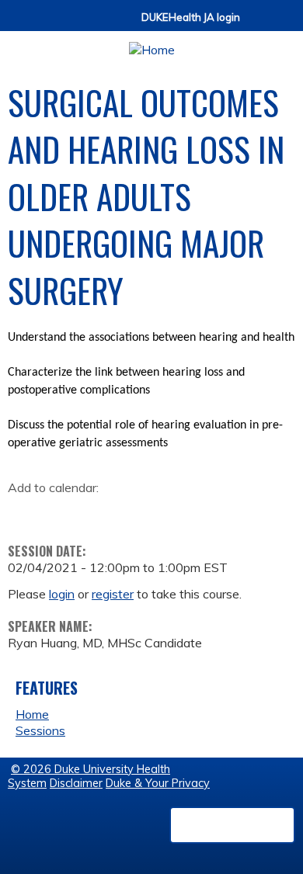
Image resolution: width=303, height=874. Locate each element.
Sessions (40, 730)
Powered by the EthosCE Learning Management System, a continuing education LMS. (232, 825)
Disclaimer (76, 783)
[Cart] (258, 24)
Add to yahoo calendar (59, 512)
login (62, 594)
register (113, 594)
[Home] (151, 44)
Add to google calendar (24, 512)
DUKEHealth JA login (190, 17)
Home (32, 714)
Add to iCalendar (94, 511)
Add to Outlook (131, 512)
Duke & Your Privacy (158, 783)
